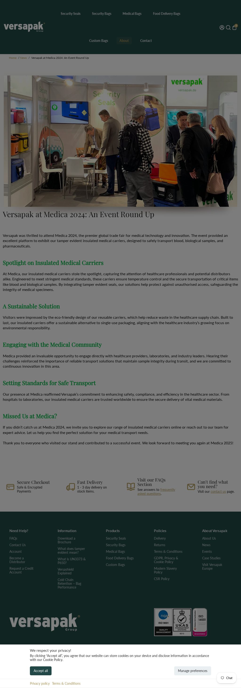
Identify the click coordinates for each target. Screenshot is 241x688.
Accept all (41, 671)
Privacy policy (40, 683)
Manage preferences (192, 671)
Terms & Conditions (66, 683)
